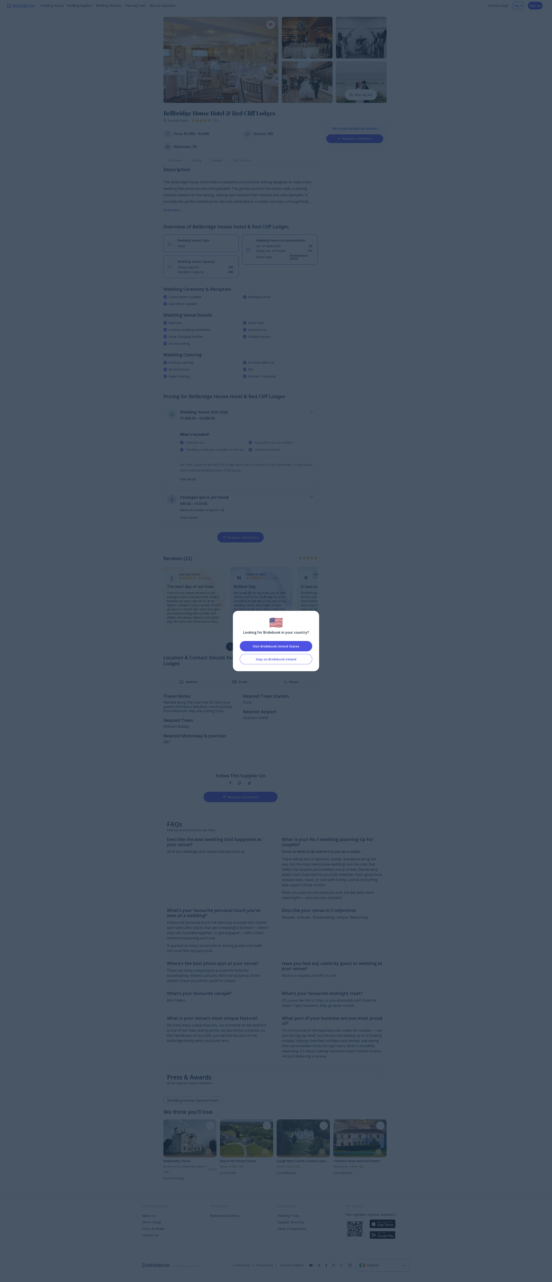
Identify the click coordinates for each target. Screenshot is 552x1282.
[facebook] (230, 783)
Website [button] (192, 682)
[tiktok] (249, 783)
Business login (498, 5)
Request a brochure (357, 139)
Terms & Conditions (292, 1265)
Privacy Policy (265, 1265)
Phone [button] (293, 682)
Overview (175, 160)
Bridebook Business (225, 1215)
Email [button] (243, 682)
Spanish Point (178, 120)
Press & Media (153, 1228)
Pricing (196, 160)
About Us (149, 1215)
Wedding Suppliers (80, 5)
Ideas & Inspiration (162, 5)
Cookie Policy (242, 1265)
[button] (171, 60)
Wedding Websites (109, 5)
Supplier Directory (291, 1222)
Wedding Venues (52, 5)
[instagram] (239, 783)
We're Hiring (151, 1222)
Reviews (217, 160)
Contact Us (150, 1235)
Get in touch (241, 160)
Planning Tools (135, 5)
